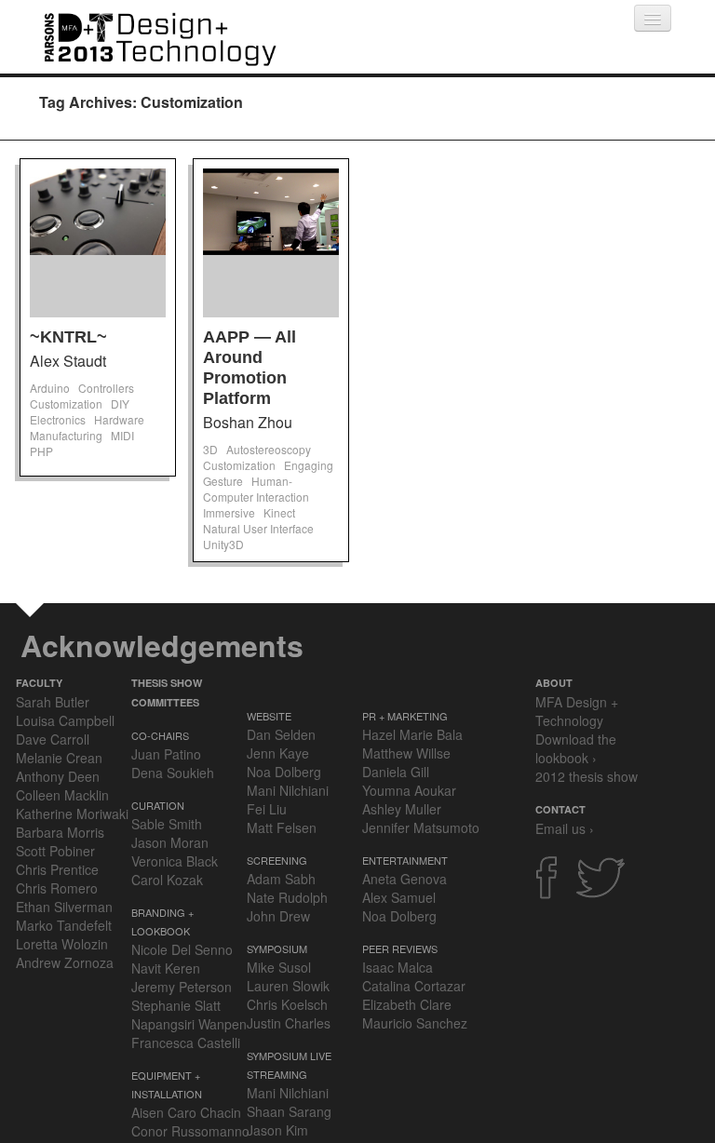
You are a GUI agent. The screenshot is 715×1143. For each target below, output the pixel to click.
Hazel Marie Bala (412, 734)
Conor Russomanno (190, 1131)
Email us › (564, 828)
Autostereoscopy (268, 449)
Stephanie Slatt (176, 1005)
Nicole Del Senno (182, 949)
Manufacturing (66, 435)
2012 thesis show (586, 776)
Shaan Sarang (289, 1111)
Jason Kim (277, 1130)
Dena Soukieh (172, 772)
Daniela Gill (395, 771)
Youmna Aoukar (409, 790)
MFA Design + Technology (576, 711)
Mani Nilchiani (288, 790)
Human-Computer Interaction (256, 488)
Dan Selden (281, 734)
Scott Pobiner (55, 850)
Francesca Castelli (185, 1042)
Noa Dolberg (284, 771)
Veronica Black (174, 861)
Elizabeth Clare (407, 1004)
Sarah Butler (52, 702)
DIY (120, 403)
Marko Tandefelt (64, 925)
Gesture (223, 481)
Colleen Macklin (62, 795)
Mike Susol (279, 967)
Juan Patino (166, 754)
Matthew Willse (406, 753)
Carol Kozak (167, 879)
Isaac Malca (397, 967)
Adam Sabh (281, 878)
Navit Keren (165, 968)
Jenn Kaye (278, 753)
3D (210, 449)
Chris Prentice (57, 869)
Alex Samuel (399, 897)
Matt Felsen (282, 827)
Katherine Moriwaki (72, 813)
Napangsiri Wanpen (189, 1024)
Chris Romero (57, 888)
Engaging (308, 465)
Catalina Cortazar (413, 985)
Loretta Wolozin (62, 944)
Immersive (229, 512)
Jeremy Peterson (181, 986)
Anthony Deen (58, 776)
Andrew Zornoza (65, 962)
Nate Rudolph (287, 897)
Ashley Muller (401, 809)
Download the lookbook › (575, 748)
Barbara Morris (60, 832)
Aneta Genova (404, 878)
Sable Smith (166, 823)
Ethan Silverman (64, 906)
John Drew (278, 916)
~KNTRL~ (68, 337)
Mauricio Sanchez (414, 1023)
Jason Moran (170, 842)
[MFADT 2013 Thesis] (160, 37)
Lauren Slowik (288, 985)
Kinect (279, 512)
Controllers (106, 388)
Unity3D (223, 544)
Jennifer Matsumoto (420, 827)
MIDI (122, 435)
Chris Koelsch (287, 1004)
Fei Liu (267, 809)
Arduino (50, 388)
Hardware (119, 419)
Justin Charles (289, 1023)
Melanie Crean (59, 757)
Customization (66, 403)
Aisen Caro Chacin (186, 1112)
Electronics (58, 419)
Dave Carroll (52, 739)
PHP (41, 451)
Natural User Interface (258, 528)
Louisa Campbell (65, 720)
